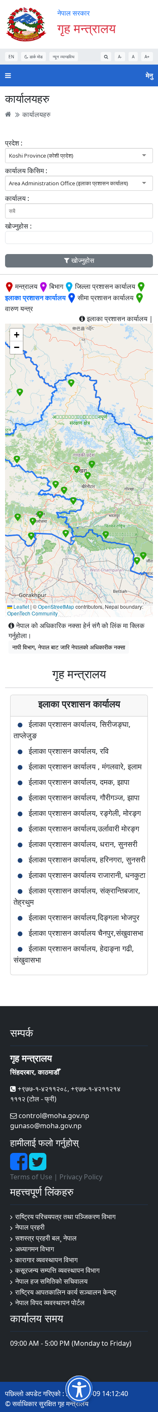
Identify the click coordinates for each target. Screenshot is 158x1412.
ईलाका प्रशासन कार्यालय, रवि (69, 751)
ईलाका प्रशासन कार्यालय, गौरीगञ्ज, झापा (84, 797)
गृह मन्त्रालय (86, 28)
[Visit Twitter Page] (37, 1166)
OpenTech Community (32, 613)
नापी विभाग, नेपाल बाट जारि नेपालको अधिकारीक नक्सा (68, 647)
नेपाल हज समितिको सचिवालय (51, 1281)
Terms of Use (31, 1176)
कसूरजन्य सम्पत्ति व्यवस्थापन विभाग (57, 1270)
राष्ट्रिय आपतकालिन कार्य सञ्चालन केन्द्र (65, 1292)
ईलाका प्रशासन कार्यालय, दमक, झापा (79, 782)
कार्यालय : (17, 198)
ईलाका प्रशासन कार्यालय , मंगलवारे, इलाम (85, 766)
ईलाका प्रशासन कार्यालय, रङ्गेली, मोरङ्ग (85, 813)
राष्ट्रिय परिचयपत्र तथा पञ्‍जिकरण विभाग (65, 1216)
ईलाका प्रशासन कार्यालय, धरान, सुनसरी (83, 844)
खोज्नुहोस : (18, 226)
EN (11, 57)
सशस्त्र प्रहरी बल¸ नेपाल (46, 1238)
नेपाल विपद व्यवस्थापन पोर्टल (50, 1302)
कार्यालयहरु (36, 114)
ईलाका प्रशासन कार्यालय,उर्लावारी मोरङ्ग (84, 828)
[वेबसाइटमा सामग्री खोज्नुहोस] (106, 56)
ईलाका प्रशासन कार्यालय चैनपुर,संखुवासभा (86, 933)
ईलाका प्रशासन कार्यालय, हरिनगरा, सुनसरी (87, 859)
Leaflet (20, 606)
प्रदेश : (13, 143)
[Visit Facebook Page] (19, 1166)
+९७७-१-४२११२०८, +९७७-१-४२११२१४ (68, 1088)
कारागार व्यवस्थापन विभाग (46, 1259)
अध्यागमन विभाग (34, 1249)
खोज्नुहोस (82, 260)
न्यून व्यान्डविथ (64, 57)
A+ (147, 57)
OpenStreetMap (56, 606)
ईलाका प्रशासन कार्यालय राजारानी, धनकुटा (87, 875)
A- (120, 57)
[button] (17, 459)
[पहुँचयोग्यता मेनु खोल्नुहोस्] (79, 1389)
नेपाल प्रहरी (30, 1227)
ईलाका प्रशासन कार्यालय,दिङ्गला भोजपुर (84, 917)
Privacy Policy (80, 1176)
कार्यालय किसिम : (26, 170)
